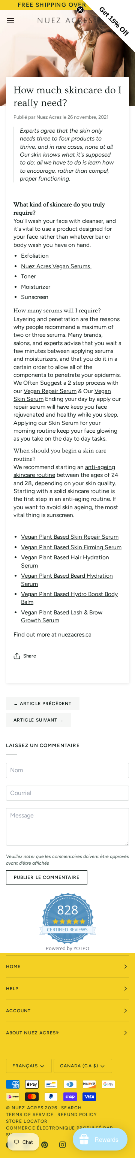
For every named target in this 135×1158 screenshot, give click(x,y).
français (25, 1065)
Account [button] (18, 1010)
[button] (108, 26)
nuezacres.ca (75, 634)
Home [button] (13, 966)
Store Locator (27, 1121)
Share (29, 656)
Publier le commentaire (47, 877)
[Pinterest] (44, 1145)
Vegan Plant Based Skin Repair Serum (69, 536)
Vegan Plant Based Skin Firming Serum (71, 547)
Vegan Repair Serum (50, 390)
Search (71, 1107)
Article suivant (39, 720)
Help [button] (12, 988)
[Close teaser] (80, 9)
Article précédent (43, 703)
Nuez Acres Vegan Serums (56, 266)
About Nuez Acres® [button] (32, 1032)
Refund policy (77, 1114)
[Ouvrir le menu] (17, 20)
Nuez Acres (28, 1107)
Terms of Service (30, 1114)
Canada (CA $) (79, 1065)
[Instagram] (62, 1145)
